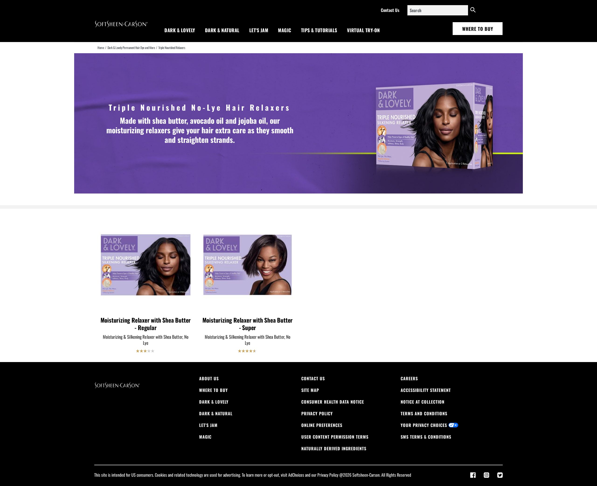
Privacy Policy (317, 413)
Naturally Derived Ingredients (333, 448)
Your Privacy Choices (424, 425)
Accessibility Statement (426, 390)
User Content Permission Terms (334, 436)
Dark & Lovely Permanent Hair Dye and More (131, 48)
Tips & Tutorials (319, 30)
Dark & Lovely (179, 30)
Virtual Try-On (363, 30)
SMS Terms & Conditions (426, 436)
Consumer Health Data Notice (332, 401)
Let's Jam (258, 30)
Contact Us (390, 10)
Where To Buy (213, 390)
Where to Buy (477, 28)
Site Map (310, 390)
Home (100, 48)
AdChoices (296, 475)
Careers (409, 378)
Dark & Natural (222, 30)
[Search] (473, 10)
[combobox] (437, 10)
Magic (284, 30)
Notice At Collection (422, 401)
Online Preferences (321, 425)
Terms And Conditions (424, 413)
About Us (209, 378)
